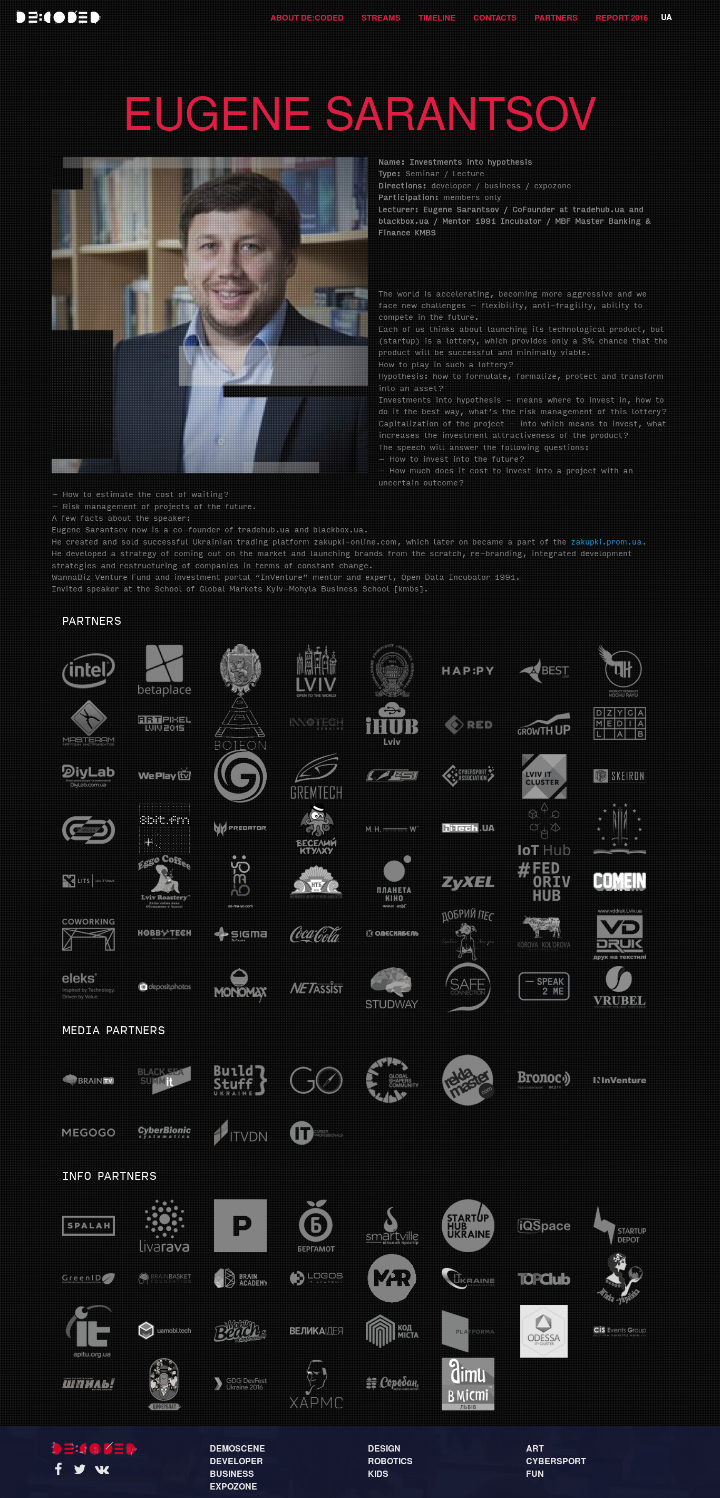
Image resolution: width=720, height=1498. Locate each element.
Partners (556, 17)
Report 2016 (622, 17)
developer (236, 1461)
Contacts (495, 17)
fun (535, 1473)
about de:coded (307, 17)
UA (666, 17)
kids (378, 1473)
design (384, 1448)
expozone (233, 1486)
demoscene (237, 1448)
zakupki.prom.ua (606, 542)
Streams (381, 17)
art (535, 1448)
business (232, 1473)
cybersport (556, 1461)
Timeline (437, 17)
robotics (390, 1461)
